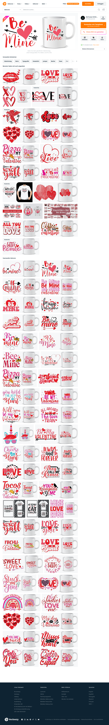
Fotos (19, 4)
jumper (45, 61)
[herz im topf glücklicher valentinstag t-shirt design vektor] (33, 211)
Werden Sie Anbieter (67, 699)
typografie (25, 61)
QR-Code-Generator (20, 711)
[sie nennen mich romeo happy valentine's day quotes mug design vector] (59, 471)
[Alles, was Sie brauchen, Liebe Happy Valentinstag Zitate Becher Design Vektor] (21, 228)
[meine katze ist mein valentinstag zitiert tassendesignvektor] (59, 172)
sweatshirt (36, 61)
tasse (60, 61)
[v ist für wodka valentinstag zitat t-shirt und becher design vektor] (14, 509)
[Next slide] (75, 61)
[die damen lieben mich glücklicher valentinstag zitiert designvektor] (60, 602)
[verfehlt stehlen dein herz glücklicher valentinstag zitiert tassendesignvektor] (59, 639)
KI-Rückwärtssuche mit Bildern (23, 706)
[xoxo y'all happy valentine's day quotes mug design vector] (21, 172)
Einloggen (100, 4)
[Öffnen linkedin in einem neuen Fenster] (27, 719)
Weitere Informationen (88, 49)
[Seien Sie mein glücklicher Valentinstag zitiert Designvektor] (59, 268)
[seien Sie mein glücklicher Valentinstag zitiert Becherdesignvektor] (21, 268)
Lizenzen (42, 691)
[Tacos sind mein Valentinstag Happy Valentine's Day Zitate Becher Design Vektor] (20, 489)
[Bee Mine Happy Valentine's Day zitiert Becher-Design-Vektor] (20, 341)
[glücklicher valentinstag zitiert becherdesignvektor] (21, 602)
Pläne (64, 4)
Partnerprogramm (45, 696)
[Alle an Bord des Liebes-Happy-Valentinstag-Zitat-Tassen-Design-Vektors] (59, 414)
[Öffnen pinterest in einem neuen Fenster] (30, 719)
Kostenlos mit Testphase (93, 25)
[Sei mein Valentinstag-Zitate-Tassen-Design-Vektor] (59, 359)
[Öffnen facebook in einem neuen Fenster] (22, 719)
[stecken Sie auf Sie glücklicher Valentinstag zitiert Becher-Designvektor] (19, 583)
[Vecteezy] (4, 3)
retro (17, 61)
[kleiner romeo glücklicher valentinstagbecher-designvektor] (21, 246)
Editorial (35, 4)
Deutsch (91, 699)
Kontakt (64, 694)
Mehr (43, 4)
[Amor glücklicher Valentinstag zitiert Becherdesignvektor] (21, 116)
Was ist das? (96, 45)
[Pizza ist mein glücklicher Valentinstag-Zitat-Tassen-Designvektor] (21, 153)
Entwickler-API (18, 704)
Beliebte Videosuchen (46, 704)
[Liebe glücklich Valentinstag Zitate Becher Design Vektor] (59, 134)
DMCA (42, 694)
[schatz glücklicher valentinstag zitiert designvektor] (58, 378)
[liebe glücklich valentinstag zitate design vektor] (59, 116)
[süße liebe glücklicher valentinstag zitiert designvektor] (23, 564)
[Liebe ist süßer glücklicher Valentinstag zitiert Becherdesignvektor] (59, 76)
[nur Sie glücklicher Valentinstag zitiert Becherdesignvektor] (21, 658)
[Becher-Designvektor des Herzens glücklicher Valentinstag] (56, 192)
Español (91, 694)
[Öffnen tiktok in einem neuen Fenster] (33, 719)
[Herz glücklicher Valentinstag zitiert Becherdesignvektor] (21, 134)
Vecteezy (16, 694)
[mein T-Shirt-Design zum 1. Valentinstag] (17, 192)
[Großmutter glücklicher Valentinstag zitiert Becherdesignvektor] (61, 564)
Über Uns (64, 696)
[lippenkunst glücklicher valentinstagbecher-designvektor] (21, 76)
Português (92, 696)
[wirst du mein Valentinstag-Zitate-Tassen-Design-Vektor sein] (21, 414)
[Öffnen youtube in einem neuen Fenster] (38, 719)
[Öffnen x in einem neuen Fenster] (36, 719)
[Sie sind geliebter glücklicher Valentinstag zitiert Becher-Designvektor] (21, 639)
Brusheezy (17, 691)
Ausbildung (17, 701)
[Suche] (99, 10)
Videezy (16, 696)
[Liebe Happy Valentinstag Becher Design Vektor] (55, 96)
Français (91, 701)
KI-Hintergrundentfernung (22, 709)
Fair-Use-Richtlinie (98, 719)
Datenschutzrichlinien (86, 719)
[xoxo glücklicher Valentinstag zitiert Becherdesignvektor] (17, 96)
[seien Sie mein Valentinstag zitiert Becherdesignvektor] (21, 322)
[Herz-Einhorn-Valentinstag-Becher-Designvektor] (18, 434)
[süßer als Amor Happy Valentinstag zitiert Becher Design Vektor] (59, 658)
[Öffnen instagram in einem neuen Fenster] (25, 719)
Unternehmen (18, 699)
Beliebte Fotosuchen (46, 701)
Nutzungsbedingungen (74, 719)
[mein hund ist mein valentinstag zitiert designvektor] (59, 621)
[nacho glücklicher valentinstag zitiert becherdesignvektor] (21, 545)
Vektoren (10, 4)
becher (53, 61)
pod (67, 61)
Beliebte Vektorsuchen (46, 699)
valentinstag (8, 61)
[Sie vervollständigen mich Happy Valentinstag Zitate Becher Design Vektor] (58, 489)
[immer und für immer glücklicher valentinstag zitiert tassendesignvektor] (59, 453)
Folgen (103, 19)
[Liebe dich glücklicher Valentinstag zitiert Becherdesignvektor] (59, 527)
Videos (27, 4)
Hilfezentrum (65, 691)
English (91, 691)
